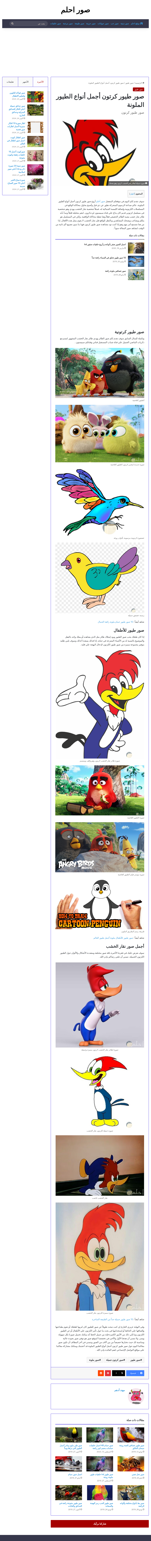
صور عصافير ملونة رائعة (115, 271)
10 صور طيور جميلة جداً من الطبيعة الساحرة (112, 1319)
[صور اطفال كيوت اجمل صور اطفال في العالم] (35, 141)
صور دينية (125, 23)
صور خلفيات (55, 23)
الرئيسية (138, 83)
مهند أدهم (119, 1390)
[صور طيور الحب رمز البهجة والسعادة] (99, 1492)
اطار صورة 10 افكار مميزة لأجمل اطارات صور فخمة (16, 126)
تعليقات (10, 81)
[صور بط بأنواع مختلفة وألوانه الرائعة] (131, 1492)
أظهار (132, 194)
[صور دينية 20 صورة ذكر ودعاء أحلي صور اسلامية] (35, 169)
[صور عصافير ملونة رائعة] (136, 274)
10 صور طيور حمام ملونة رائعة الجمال (115, 621)
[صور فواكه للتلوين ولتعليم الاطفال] (35, 96)
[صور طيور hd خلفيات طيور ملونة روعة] (99, 1463)
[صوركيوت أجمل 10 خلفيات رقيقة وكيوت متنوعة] (35, 155)
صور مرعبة (68, 23)
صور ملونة (94, 1359)
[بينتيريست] (108, 1373)
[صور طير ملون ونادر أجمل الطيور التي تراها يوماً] (68, 1434)
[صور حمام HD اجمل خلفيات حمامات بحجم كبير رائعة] (99, 1434)
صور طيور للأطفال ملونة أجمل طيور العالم (113, 937)
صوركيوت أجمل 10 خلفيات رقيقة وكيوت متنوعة (16, 154)
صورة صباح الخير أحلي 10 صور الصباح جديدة (16, 183)
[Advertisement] (75, 51)
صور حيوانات (103, 23)
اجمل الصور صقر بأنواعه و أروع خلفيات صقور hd (105, 244)
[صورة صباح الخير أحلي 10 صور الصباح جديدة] (35, 184)
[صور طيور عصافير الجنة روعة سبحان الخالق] (131, 1434)
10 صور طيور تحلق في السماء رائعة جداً (109, 257)
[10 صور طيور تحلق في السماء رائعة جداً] (136, 261)
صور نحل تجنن (138, 1474)
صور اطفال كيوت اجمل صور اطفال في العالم (16, 140)
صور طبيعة (79, 23)
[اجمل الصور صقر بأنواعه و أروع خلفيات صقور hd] (136, 248)
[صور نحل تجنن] (131, 1463)
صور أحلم (100, 201)
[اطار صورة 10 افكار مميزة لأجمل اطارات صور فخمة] (35, 127)
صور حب (115, 23)
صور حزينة (91, 23)
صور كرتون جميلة (114, 1359)
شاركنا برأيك (99, 1523)
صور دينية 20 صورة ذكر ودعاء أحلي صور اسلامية (16, 168)
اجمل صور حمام (75, 1474)
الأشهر (26, 81)
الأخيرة (40, 81)
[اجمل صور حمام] (68, 1463)
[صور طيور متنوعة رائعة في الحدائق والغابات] (68, 1492)
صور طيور (129, 83)
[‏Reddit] (101, 1373)
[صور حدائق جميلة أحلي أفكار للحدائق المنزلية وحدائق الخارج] (35, 110)
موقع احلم (135, 23)
